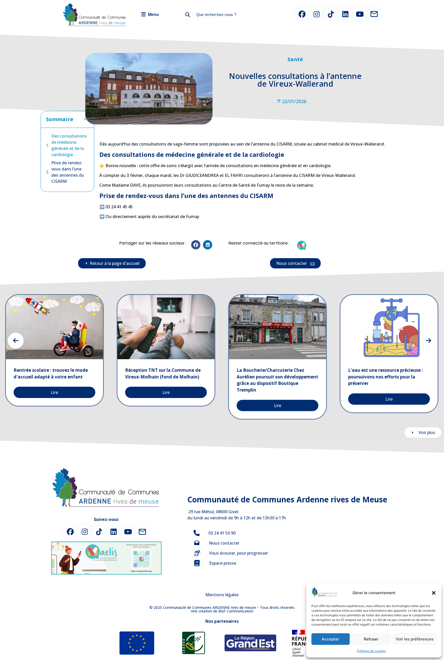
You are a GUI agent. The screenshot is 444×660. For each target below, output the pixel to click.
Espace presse (222, 563)
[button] (433, 592)
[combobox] (231, 14)
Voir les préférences (414, 639)
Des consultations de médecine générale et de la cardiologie (69, 145)
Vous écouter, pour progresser (238, 553)
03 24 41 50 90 (222, 533)
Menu (150, 14)
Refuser (371, 639)
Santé (295, 59)
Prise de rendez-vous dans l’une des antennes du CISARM (67, 172)
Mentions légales (222, 595)
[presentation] (16, 341)
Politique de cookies (371, 651)
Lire (54, 392)
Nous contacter (224, 543)
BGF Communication (235, 611)
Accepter (330, 639)
